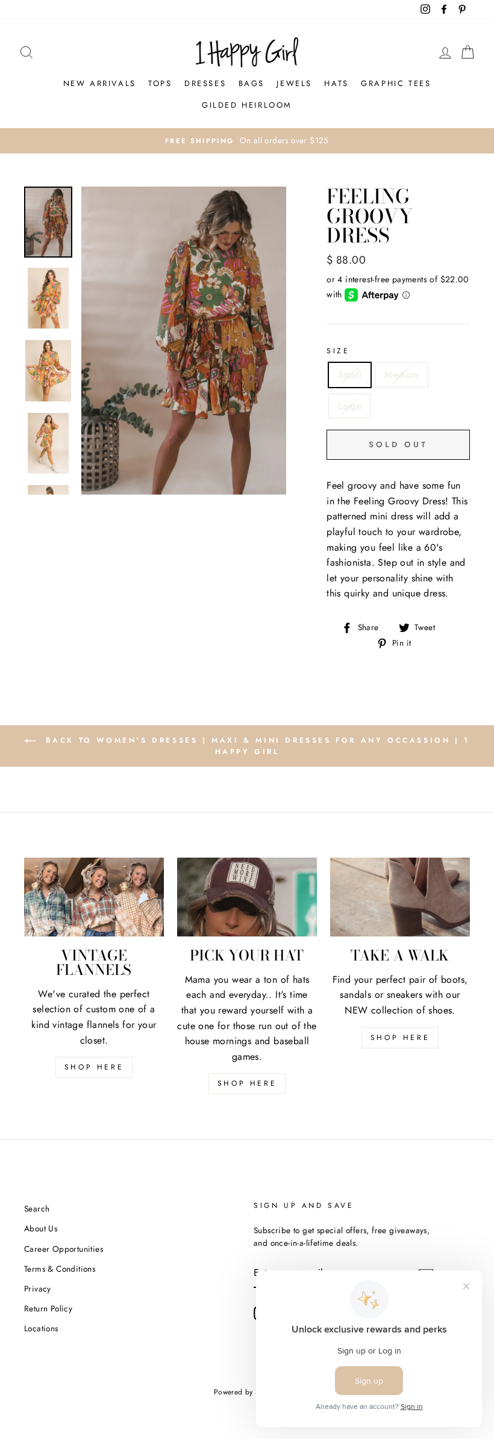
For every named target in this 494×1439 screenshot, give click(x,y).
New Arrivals (99, 83)
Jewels (294, 83)
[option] (247, 140)
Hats (336, 83)
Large (349, 406)
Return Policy (48, 1308)
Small (349, 375)
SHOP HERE (94, 1067)
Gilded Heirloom (247, 105)
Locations (41, 1328)
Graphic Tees (396, 83)
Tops (160, 83)
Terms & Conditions (59, 1269)
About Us (40, 1228)
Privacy (37, 1289)
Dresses (205, 83)
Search (36, 1208)
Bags (251, 83)
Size (338, 350)
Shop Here (247, 1083)
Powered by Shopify (247, 1392)
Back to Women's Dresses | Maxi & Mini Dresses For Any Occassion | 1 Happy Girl (255, 746)
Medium (401, 375)
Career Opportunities (63, 1249)
